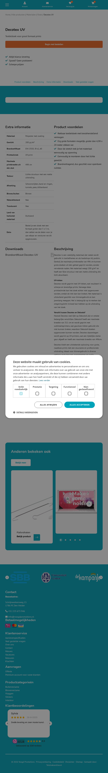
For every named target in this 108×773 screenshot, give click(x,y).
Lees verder (44, 380)
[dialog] (54, 386)
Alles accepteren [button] (79, 404)
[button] (25, 412)
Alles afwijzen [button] (48, 404)
